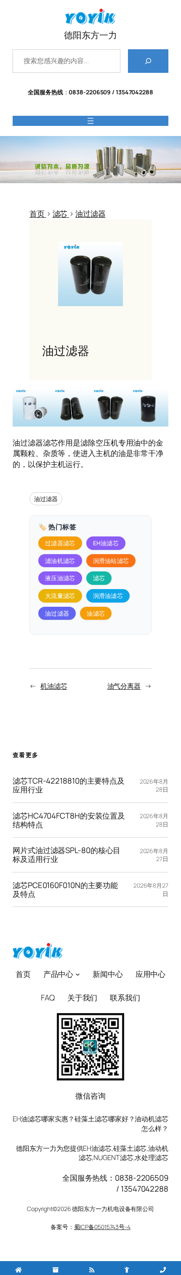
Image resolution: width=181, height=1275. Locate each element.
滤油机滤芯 (60, 561)
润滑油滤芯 (108, 596)
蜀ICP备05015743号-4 (102, 1227)
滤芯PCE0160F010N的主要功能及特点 (65, 890)
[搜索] (148, 61)
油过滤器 (46, 499)
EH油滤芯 (106, 543)
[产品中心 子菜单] (77, 974)
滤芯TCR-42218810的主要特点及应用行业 (69, 785)
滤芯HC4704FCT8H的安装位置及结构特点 (69, 820)
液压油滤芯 (60, 578)
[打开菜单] (90, 121)
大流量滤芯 (60, 596)
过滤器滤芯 (60, 543)
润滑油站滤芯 (111, 561)
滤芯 (99, 578)
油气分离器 (124, 686)
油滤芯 (96, 613)
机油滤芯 (53, 686)
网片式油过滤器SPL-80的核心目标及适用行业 (66, 855)
